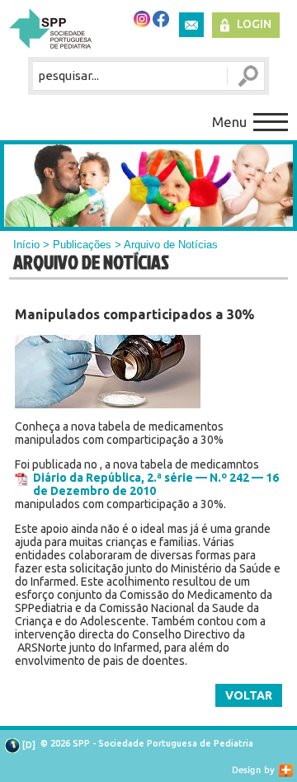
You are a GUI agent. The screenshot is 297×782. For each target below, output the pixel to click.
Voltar (248, 695)
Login (254, 24)
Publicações (82, 244)
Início (26, 244)
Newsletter (191, 24)
